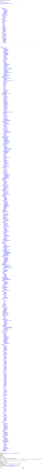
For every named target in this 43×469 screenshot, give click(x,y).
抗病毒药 (4, 227)
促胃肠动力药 (5, 84)
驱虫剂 (3, 421)
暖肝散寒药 (5, 367)
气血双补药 (5, 388)
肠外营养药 (4, 291)
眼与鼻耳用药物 (3, 280)
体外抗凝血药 (5, 127)
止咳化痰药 (5, 385)
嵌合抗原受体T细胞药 (6, 254)
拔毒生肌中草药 (4, 450)
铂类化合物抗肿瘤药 (5, 250)
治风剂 (3, 403)
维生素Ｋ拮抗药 (6, 126)
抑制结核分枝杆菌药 (6, 219)
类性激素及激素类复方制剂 (7, 157)
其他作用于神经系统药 (5, 119)
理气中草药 (4, 436)
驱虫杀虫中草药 (4, 449)
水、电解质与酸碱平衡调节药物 (5, 298)
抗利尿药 (4, 185)
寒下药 (5, 396)
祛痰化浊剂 (4, 379)
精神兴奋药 (5, 110)
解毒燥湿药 (5, 420)
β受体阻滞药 (5, 57)
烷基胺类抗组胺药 (6, 257)
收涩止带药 (5, 402)
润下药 (5, 397)
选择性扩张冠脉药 (6, 58)
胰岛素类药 (5, 145)
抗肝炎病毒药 (5, 231)
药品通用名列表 (7, 453)
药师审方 (4, 24)
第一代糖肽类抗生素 (6, 213)
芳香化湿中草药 (6, 432)
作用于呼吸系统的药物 (4, 167)
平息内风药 (5, 404)
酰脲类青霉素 (5, 199)
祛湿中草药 (4, 431)
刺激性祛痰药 (5, 171)
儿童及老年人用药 (5, 13)
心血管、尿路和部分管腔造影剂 (7, 320)
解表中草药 (4, 422)
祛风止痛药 (5, 405)
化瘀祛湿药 (5, 365)
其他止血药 (5, 124)
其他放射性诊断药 (6, 328)
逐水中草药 (4, 430)
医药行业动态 (4, 37)
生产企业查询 (4, 35)
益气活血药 (5, 374)
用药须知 (4, 16)
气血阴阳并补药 (6, 391)
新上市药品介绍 (4, 41)
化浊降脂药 (5, 383)
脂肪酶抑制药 (5, 118)
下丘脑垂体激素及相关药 (5, 140)
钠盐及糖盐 (5, 300)
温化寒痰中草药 (6, 435)
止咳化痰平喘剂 (4, 384)
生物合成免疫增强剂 (6, 338)
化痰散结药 (5, 382)
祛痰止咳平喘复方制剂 (5, 177)
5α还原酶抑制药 (6, 187)
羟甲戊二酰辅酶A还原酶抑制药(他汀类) (8, 69)
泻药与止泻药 (4, 87)
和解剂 (3, 409)
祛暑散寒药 (5, 356)
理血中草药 (4, 437)
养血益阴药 (5, 378)
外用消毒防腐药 (4, 239)
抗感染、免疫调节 (5, 30)
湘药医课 (1, 3)
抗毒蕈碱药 (5, 276)
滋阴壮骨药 (5, 392)
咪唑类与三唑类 (6, 223)
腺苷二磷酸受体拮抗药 (6, 131)
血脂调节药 (4, 68)
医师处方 (4, 23)
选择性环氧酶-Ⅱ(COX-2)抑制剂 (7, 266)
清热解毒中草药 (6, 427)
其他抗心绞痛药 (6, 59)
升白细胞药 (5, 134)
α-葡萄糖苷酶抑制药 (6, 147)
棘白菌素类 (5, 224)
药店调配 (4, 25)
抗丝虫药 (5, 237)
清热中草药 (4, 424)
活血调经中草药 (6, 438)
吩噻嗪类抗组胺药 (6, 259)
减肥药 (3, 117)
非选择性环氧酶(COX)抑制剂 (7, 265)
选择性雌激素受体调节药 (7, 249)
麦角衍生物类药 (6, 106)
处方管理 (3, 22)
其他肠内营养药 (6, 297)
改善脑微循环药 (6, 75)
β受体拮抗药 (5, 65)
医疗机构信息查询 (5, 36)
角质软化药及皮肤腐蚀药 (5, 278)
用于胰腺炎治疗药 (5, 92)
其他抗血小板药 (6, 132)
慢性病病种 (4, 26)
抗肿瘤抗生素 (5, 245)
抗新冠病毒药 (5, 232)
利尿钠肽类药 (5, 50)
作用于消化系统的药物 (4, 77)
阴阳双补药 (5, 390)
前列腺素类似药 (6, 284)
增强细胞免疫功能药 (6, 193)
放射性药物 (4, 326)
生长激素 (5, 142)
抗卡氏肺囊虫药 (6, 238)
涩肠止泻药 (5, 400)
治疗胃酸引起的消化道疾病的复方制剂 (8, 80)
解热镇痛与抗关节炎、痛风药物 (5, 264)
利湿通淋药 (5, 361)
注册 (9, 0)
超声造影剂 (5, 324)
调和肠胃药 (5, 411)
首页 (2, 7)
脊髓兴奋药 (5, 111)
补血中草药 (5, 444)
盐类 (3, 299)
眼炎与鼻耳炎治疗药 (5, 286)
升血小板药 (5, 135)
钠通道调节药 (5, 101)
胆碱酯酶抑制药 (6, 113)
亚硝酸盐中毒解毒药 (5, 312)
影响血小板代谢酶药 (6, 130)
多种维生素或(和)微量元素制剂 (6, 290)
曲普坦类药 (5, 107)
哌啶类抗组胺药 (6, 260)
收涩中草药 (4, 446)
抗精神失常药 (4, 97)
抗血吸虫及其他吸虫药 (6, 236)
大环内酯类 (4, 210)
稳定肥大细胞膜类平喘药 (7, 175)
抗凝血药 (4, 125)
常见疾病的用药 (6, 11)
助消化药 (4, 81)
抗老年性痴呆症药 (6, 104)
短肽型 (5, 295)
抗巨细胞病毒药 (6, 229)
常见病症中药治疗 (5, 14)
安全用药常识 (4, 9)
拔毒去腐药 (5, 419)
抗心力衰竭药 (4, 48)
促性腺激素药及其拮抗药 (7, 141)
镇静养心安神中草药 (5, 440)
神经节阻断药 (5, 67)
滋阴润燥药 (5, 408)
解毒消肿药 (5, 417)
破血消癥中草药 (6, 439)
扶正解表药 (5, 348)
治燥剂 (3, 407)
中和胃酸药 (5, 78)
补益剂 (3, 386)
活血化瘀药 (5, 373)
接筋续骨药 (5, 377)
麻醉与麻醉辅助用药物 (4, 271)
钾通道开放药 (5, 66)
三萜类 (5, 226)
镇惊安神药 (5, 415)
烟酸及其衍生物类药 (6, 71)
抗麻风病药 (4, 221)
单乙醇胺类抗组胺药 (6, 258)
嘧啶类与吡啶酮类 (6, 225)
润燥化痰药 (5, 380)
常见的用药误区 (6, 12)
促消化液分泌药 (6, 82)
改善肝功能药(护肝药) (6, 90)
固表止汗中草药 (6, 447)
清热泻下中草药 (6, 429)
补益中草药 (4, 443)
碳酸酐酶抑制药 (6, 283)
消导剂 (3, 393)
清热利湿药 (5, 362)
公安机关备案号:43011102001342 (4, 465)
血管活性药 (5, 60)
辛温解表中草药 (6, 423)
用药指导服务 (4, 20)
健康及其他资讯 (4, 42)
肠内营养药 (4, 294)
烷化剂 (5, 244)
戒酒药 (3, 314)
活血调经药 (5, 375)
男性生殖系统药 (4, 165)
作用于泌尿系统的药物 (4, 179)
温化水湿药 (5, 363)
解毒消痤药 (5, 418)
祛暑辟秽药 (5, 358)
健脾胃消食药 (5, 394)
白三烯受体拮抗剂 (5, 262)
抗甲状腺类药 (5, 153)
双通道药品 (4, 18)
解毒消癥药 (5, 354)
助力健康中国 (4, 32)
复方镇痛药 (5, 116)
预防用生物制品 (4, 332)
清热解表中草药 (6, 428)
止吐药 (5, 86)
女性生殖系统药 (4, 161)
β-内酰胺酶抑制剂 (6, 205)
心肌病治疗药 (4, 76)
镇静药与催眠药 (4, 94)
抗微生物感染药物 (4, 195)
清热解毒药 (5, 352)
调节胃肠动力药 (4, 83)
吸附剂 (5, 316)
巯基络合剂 (5, 308)
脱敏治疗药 (4, 263)
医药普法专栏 (4, 31)
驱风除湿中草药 (6, 433)
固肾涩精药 (5, 401)
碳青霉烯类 (5, 207)
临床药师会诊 (4, 21)
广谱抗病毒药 (5, 228)
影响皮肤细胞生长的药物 (4, 277)
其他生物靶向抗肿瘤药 (6, 253)
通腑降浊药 (5, 398)
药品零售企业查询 (5, 34)
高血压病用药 (4, 27)
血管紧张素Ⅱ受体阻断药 (6, 64)
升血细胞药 (4, 133)
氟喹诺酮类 (5, 217)
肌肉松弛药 (5, 275)
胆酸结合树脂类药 (6, 70)
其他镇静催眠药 (6, 96)
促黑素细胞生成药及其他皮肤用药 (6, 279)
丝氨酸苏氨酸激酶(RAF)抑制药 (7, 252)
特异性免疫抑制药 (6, 191)
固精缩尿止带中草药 (6, 448)
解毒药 (2, 306)
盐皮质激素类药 (6, 139)
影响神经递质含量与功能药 (7, 120)
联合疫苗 (5, 334)
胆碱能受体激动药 (6, 281)
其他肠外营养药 (6, 293)
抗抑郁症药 (5, 98)
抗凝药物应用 (4, 28)
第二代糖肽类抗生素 (6, 214)
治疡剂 (3, 416)
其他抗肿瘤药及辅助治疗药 (6, 255)
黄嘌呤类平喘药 (6, 173)
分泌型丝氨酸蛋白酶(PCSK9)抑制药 (8, 72)
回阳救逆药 (5, 368)
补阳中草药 (5, 445)
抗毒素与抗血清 (6, 336)
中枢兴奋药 (4, 109)
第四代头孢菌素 (6, 203)
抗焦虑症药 (5, 99)
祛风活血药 (5, 406)
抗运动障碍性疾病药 (6, 105)
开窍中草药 (5, 442)
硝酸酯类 (5, 56)
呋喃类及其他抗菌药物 (5, 218)
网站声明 (11, 3)
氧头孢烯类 (5, 208)
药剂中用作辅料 (6, 330)
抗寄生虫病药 (4, 233)
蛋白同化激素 (5, 155)
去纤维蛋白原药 (6, 128)
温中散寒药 (5, 366)
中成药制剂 (3, 344)
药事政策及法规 (4, 38)
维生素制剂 (4, 288)
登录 (8, 0)
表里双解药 (5, 350)
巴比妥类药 (5, 95)
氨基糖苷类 (4, 209)
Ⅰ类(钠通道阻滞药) (6, 52)
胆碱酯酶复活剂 (6, 310)
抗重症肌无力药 (4, 112)
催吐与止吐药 (4, 85)
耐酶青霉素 (5, 197)
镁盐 (4, 302)
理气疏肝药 (5, 370)
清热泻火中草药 (6, 425)
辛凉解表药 (5, 346)
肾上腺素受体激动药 (6, 282)
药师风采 (3, 3)
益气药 (5, 387)
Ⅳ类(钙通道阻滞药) (6, 54)
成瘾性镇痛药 (5, 115)
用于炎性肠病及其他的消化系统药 (6, 93)
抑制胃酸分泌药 (6, 79)
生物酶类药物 (5, 340)
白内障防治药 (4, 285)
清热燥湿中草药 (6, 426)
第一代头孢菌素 (6, 201)
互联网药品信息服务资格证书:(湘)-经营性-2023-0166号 (15, 465)
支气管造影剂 (5, 322)
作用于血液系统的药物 (4, 121)
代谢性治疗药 (5, 61)
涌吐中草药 (4, 451)
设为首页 (9, 3)
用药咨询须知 (4, 19)
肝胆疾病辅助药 (4, 89)
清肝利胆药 (5, 360)
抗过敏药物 (3, 256)
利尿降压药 (5, 62)
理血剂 (3, 372)
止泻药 (5, 88)
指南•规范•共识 (4, 40)
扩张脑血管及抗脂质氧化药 (7, 74)
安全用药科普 (3, 8)
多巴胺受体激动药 (6, 143)
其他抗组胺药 (5, 261)
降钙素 (5, 159)
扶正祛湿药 (5, 364)
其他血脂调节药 (6, 73)
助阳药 (5, 389)
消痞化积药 (5, 395)
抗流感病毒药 (5, 230)
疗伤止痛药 (5, 376)
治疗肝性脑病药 (6, 91)
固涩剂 (3, 399)
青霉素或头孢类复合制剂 (7, 206)
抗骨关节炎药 (4, 268)
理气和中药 (5, 371)
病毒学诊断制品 (6, 342)
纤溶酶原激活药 (6, 129)
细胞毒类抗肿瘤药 (5, 243)
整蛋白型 (5, 296)
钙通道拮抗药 (5, 63)
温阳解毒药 (5, 369)
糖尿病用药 (4, 29)
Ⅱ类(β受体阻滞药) (6, 53)
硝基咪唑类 (4, 242)
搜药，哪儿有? (4, 17)
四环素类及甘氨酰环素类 (5, 211)
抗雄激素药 (5, 248)
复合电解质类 (4, 304)
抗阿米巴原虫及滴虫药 (6, 235)
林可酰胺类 (4, 212)
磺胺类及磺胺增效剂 (5, 215)
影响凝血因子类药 (6, 122)
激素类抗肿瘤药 (4, 247)
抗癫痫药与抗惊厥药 (5, 100)
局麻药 (3, 272)
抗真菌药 (4, 222)
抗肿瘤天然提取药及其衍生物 (7, 246)
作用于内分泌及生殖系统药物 (5, 137)
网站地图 (7, 3)
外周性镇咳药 (5, 169)
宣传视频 (4, 33)
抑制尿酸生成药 (6, 270)
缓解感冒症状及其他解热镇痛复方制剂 (8, 267)
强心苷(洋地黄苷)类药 (6, 49)
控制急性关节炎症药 (6, 269)
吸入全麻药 (5, 273)
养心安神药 (5, 414)
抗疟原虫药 (5, 234)
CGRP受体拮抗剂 (6, 108)
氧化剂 (5, 318)
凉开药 (5, 412)
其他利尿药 (5, 183)
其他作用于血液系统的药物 (6, 136)
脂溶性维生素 (5, 289)
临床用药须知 (3, 15)
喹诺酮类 (4, 216)
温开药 (5, 413)
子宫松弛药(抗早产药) (6, 163)
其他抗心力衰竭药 (6, 51)
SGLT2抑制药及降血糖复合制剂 (7, 149)
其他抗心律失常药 (6, 55)
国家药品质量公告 (5, 39)
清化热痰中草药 (6, 434)
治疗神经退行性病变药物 (5, 103)
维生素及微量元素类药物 (4, 287)
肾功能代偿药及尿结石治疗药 (6, 189)
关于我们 (5, 3)
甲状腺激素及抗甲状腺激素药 (6, 151)
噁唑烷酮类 (4, 241)
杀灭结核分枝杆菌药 (6, 220)
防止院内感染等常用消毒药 (7, 240)
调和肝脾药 (5, 410)
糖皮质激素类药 (6, 138)
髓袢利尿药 (5, 181)
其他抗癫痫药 (5, 102)
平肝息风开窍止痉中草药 (5, 441)
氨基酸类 (5, 292)
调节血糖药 (4, 144)
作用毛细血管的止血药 (6, 123)
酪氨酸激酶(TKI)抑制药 (6, 251)
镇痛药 (3, 114)
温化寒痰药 (5, 381)
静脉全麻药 (5, 274)
